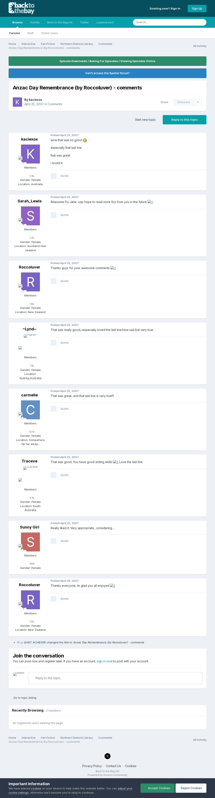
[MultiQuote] (53, 176)
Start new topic (145, 119)
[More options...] (202, 135)
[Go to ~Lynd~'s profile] (30, 343)
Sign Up (197, 8)
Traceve (29, 461)
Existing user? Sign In (166, 8)
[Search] (202, 22)
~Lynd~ (29, 329)
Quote (64, 175)
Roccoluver (29, 267)
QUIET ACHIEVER (35, 642)
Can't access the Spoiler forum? (107, 73)
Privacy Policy (92, 766)
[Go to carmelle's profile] (30, 409)
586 (31, 563)
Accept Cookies (158, 788)
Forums (14, 33)
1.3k (31, 176)
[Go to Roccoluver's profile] (30, 281)
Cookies (130, 766)
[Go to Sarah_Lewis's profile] (30, 215)
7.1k (31, 365)
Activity (35, 22)
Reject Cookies (191, 788)
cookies (36, 788)
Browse (17, 22)
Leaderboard (105, 22)
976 (31, 431)
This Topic (185, 22)
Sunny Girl (29, 527)
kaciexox (35, 99)
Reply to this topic (184, 119)
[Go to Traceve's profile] (30, 475)
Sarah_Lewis (30, 201)
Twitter (84, 22)
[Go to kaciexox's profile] (17, 102)
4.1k (31, 497)
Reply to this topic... (48, 678)
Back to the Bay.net (59, 22)
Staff (31, 33)
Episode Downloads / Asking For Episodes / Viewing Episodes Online (107, 61)
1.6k (31, 303)
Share (163, 102)
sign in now (104, 661)
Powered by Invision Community (107, 775)
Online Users (49, 33)
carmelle (29, 395)
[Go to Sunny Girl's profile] (30, 541)
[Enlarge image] (85, 140)
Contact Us (113, 766)
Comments (55, 104)
